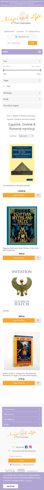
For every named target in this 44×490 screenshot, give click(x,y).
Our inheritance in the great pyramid (16, 185)
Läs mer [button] (29, 481)
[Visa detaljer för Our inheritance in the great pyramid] (22, 163)
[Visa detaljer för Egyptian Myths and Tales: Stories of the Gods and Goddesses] (22, 226)
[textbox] (17, 43)
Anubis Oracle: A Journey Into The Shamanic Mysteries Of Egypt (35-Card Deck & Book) (20, 374)
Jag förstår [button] (11, 486)
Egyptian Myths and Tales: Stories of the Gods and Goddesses (21, 249)
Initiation (6, 311)
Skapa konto (9, 32)
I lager (8, 86)
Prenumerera (16, 465)
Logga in (19, 32)
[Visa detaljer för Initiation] (22, 288)
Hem (8, 116)
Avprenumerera (29, 465)
